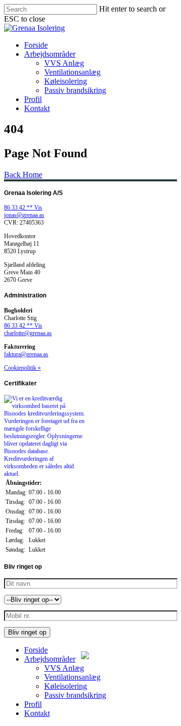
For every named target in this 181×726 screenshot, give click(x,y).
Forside (36, 45)
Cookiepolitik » (22, 367)
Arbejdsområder (49, 54)
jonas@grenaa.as (24, 215)
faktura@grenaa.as (26, 354)
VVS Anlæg (64, 63)
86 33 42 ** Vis (23, 207)
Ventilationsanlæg (72, 72)
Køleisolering (65, 81)
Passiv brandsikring (75, 90)
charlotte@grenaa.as (28, 333)
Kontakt (37, 108)
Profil (33, 99)
